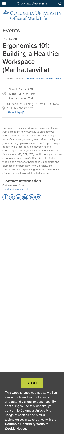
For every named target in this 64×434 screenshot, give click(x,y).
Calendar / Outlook (34, 78)
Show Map (14, 112)
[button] (4, 3)
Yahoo (57, 78)
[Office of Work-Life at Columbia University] (32, 14)
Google (49, 78)
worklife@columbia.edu (15, 189)
